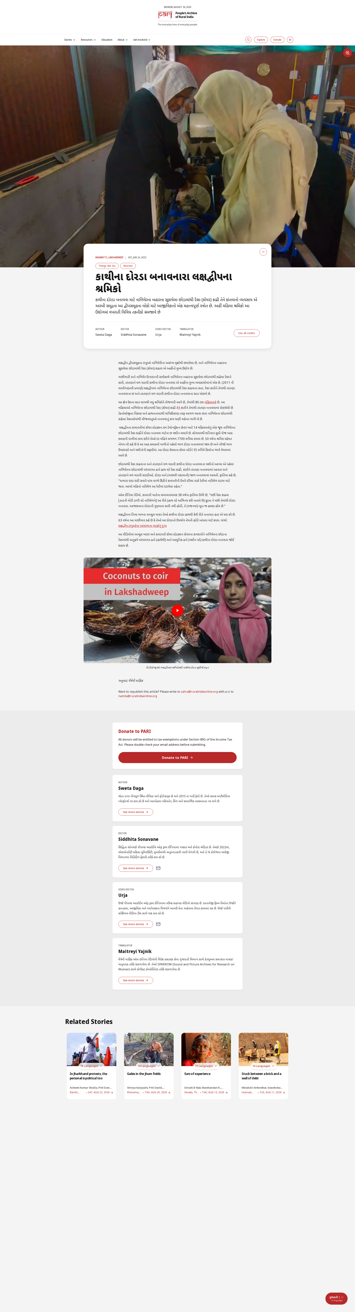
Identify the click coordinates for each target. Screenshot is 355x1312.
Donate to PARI (175, 757)
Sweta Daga (103, 335)
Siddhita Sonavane (133, 335)
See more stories (133, 812)
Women (128, 266)
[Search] (248, 40)
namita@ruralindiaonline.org (137, 696)
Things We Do (107, 266)
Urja (158, 335)
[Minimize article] (263, 252)
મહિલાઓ (210, 402)
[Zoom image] (347, 52)
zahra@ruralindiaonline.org (199, 692)
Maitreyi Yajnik (190, 335)
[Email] (158, 868)
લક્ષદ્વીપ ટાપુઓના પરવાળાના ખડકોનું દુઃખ (142, 526)
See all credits (246, 333)
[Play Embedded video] (177, 610)
